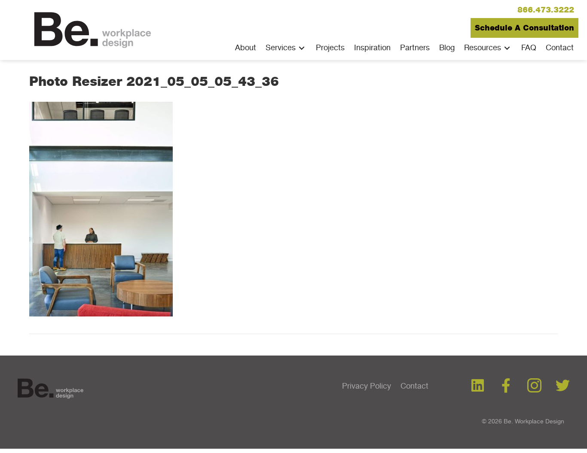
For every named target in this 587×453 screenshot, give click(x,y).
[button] (545, 10)
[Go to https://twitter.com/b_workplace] (563, 386)
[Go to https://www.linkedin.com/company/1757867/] (478, 386)
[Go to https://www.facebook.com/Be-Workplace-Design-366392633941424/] (506, 386)
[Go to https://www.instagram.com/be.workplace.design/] (534, 386)
